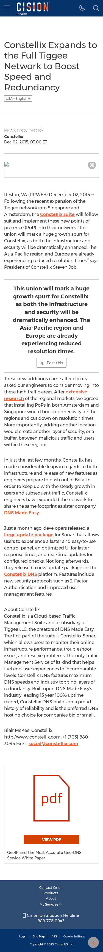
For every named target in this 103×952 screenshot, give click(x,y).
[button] (82, 8)
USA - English (17, 98)
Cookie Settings (74, 936)
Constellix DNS (20, 574)
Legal (22, 936)
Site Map (39, 936)
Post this (55, 362)
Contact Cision (51, 888)
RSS (54, 936)
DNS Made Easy (21, 512)
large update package (29, 534)
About (51, 898)
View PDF (51, 839)
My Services (49, 904)
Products (50, 893)
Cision (59, 944)
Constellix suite (57, 214)
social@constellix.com (53, 743)
